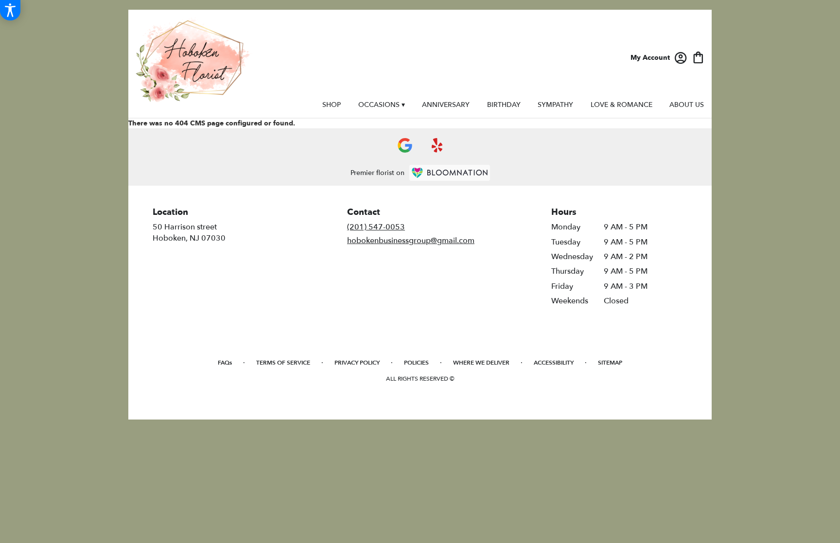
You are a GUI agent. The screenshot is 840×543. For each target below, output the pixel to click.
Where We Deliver (481, 363)
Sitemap (610, 363)
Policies (416, 363)
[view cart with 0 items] (698, 57)
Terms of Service (283, 363)
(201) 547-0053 (376, 227)
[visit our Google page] (405, 145)
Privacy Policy (357, 363)
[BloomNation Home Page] (449, 173)
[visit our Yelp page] (437, 145)
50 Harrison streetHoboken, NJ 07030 (189, 232)
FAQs (225, 363)
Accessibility (554, 363)
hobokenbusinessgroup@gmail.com (410, 240)
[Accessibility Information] (10, 10)
